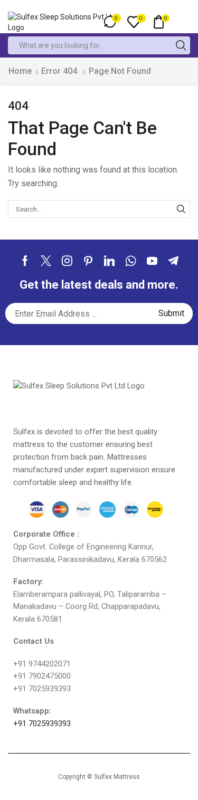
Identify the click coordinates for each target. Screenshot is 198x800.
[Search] (181, 209)
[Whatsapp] (130, 260)
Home (20, 71)
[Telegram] (173, 260)
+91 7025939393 (42, 723)
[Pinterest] (88, 260)
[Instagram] (67, 260)
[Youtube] (152, 260)
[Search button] (181, 45)
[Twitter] (46, 260)
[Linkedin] (109, 260)
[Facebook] (25, 260)
